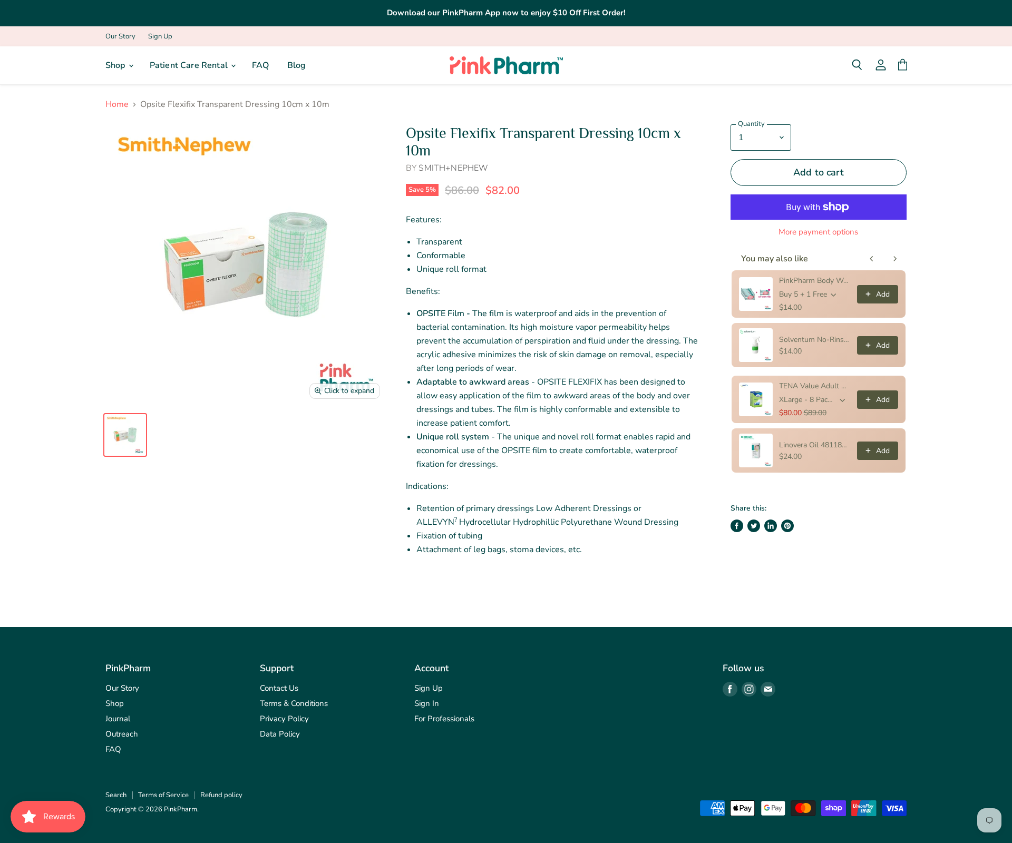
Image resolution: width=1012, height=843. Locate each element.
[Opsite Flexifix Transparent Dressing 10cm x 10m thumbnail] (125, 435)
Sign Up (160, 37)
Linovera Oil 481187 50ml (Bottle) (815, 445)
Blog (296, 65)
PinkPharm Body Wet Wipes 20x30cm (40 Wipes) (815, 281)
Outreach (121, 734)
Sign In (426, 703)
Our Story (120, 37)
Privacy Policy (284, 718)
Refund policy (221, 795)
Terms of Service (163, 795)
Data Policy (280, 734)
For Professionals (444, 718)
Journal (117, 718)
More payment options (818, 232)
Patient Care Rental (190, 65)
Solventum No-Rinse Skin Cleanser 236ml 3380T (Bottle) (815, 340)
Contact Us (279, 688)
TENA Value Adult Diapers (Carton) (815, 386)
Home (117, 104)
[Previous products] (871, 258)
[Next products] (895, 258)
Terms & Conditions (294, 703)
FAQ (260, 65)
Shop (116, 65)
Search (115, 795)
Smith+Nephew (453, 168)
